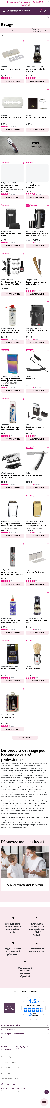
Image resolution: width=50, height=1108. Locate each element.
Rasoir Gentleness (34, 475)
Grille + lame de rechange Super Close (12, 476)
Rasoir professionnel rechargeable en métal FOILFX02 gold (36, 525)
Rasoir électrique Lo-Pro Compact (36, 331)
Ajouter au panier (13, 81)
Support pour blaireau (36, 118)
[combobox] (22, 17)
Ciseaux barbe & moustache (33, 186)
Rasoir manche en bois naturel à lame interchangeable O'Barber (36, 283)
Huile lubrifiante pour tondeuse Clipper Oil (10, 622)
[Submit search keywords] (47, 17)
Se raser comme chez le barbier (25, 884)
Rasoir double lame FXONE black (9, 186)
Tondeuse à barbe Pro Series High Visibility (11, 283)
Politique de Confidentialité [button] (11, 1062)
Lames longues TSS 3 (10, 69)
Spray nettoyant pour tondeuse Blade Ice (11, 331)
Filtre (14, 30)
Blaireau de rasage (34, 669)
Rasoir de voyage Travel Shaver (36, 428)
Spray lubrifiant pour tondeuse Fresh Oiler (10, 428)
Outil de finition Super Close (11, 235)
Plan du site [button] (5, 1073)
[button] (40, 10)
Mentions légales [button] (7, 1057)
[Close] (48, 1)
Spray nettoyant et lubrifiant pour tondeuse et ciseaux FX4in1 (12, 573)
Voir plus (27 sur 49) (25, 738)
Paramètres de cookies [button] (9, 1079)
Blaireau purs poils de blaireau (35, 70)
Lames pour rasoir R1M (11, 118)
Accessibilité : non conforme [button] (12, 1068)
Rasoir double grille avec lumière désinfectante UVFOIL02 (37, 235)
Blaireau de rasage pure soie (36, 622)
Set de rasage (7, 717)
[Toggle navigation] (3, 10)
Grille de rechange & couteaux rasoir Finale (11, 670)
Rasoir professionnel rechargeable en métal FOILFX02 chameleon (11, 380)
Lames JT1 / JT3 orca (35, 572)
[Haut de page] (46, 1092)
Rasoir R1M (30, 379)
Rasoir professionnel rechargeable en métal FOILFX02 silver (11, 525)
